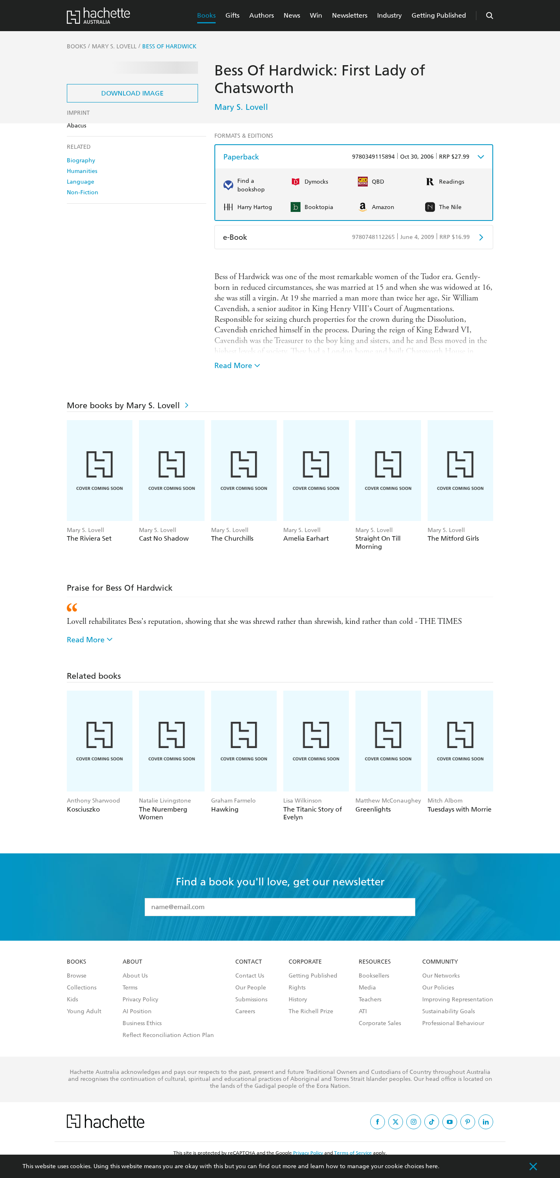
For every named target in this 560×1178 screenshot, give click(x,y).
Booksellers (374, 976)
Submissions (251, 1000)
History (298, 1000)
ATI (363, 1011)
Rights (297, 988)
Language (80, 181)
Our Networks (441, 976)
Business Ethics (142, 1023)
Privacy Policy (140, 1000)
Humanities (82, 171)
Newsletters (349, 15)
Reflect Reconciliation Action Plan (168, 1035)
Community (440, 962)
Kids (72, 1000)
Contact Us (249, 976)
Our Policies (438, 988)
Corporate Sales (380, 1023)
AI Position (137, 1011)
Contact (248, 962)
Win (316, 15)
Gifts (232, 15)
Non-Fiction (82, 192)
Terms (130, 988)
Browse (77, 976)
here (432, 1166)
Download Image (132, 93)
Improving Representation (457, 1000)
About (132, 962)
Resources (375, 962)
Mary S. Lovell (241, 107)
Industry (389, 15)
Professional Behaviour (453, 1023)
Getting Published (439, 15)
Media (367, 988)
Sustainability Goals (448, 1011)
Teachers (370, 1000)
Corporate (305, 962)
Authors (261, 15)
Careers (245, 1011)
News (292, 15)
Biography (81, 160)
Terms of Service (353, 1153)
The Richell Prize (311, 1011)
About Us (135, 976)
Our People (250, 988)
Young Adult (84, 1011)
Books (206, 15)
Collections (81, 988)
